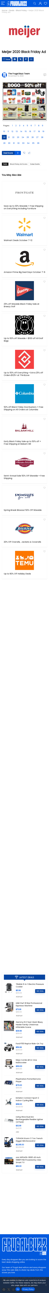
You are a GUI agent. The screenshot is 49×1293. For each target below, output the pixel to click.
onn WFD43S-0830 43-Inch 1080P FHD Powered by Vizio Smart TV (28, 1160)
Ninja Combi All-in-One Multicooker (26, 1061)
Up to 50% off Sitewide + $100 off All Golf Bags (23, 339)
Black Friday (21, 10)
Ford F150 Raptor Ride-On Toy (29, 1043)
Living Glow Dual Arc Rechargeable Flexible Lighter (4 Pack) (29, 1119)
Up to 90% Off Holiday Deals (17, 573)
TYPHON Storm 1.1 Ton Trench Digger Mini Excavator (29, 1139)
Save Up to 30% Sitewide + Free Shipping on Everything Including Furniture (23, 207)
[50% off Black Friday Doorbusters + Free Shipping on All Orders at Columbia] (24, 393)
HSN (17, 1132)
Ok (18, 1289)
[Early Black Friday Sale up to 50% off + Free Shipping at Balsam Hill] (24, 428)
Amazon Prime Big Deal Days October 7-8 (24, 272)
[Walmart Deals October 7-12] (24, 227)
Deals (11, 10)
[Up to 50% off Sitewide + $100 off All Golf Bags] (24, 325)
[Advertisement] (24, 943)
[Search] (35, 3)
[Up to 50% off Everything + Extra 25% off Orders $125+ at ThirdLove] (24, 359)
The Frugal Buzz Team (19, 73)
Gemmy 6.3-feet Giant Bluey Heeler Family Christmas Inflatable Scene (29, 1024)
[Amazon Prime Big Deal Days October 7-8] (24, 258)
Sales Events (35, 164)
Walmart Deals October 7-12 (18, 240)
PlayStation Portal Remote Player (28, 1080)
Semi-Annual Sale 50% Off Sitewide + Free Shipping (24, 477)
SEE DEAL (40, 991)
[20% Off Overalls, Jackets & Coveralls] (24, 528)
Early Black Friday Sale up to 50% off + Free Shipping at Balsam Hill (22, 442)
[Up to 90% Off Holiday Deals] (24, 560)
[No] (46, 1285)
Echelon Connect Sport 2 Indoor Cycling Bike (27, 1099)
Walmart (19, 997)
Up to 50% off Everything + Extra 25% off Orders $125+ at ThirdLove (23, 374)
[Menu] (3, 3)
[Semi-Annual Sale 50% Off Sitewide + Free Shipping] (24, 462)
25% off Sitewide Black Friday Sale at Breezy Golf (21, 305)
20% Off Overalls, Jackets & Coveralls (22, 541)
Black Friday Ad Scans (18, 164)
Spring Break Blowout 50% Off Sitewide (23, 510)
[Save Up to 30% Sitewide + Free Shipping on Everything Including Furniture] (24, 192)
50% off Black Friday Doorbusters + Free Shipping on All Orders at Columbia (23, 408)
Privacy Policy (28, 1289)
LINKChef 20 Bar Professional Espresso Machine (29, 1004)
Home (4, 10)
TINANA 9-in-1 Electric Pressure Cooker (30, 985)
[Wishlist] (45, 3)
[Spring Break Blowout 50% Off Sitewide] (24, 496)
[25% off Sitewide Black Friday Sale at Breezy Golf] (24, 290)
